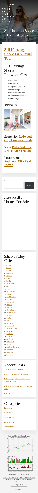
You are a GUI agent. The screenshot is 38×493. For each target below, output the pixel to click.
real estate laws (9, 413)
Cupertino (9, 278)
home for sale (8, 408)
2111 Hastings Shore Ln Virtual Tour (18, 54)
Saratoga (9, 344)
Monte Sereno (11, 310)
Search (6, 181)
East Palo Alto (10, 284)
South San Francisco (12, 347)
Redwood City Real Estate (17, 163)
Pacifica (9, 318)
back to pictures (10, 130)
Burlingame (9, 273)
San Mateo (9, 339)
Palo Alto (9, 320)
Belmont (8, 268)
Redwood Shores (11, 328)
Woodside (9, 355)
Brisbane (8, 270)
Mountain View (11, 313)
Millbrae (9, 305)
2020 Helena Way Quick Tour (13, 369)
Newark (9, 315)
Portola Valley (10, 323)
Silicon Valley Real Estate (27, 478)
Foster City (9, 286)
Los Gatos (9, 299)
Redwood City (10, 326)
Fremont (9, 289)
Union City (9, 352)
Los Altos (9, 294)
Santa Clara (10, 342)
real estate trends (10, 417)
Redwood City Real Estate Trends (17, 149)
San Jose (9, 336)
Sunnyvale (9, 349)
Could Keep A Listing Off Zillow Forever (16, 374)
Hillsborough (10, 291)
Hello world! (8, 393)
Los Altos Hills (11, 297)
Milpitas (9, 307)
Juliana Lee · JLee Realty (10, 478)
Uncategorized (9, 427)
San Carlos (9, 334)
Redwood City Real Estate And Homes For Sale (11, 13)
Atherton (8, 265)
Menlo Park (10, 302)
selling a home (9, 422)
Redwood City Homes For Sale (18, 138)
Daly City (8, 281)
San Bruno (9, 331)
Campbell (9, 276)
